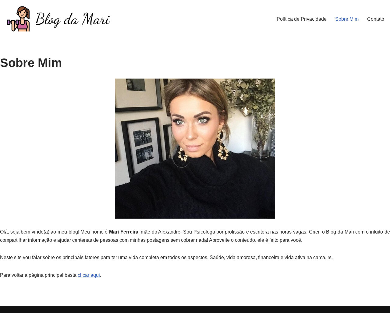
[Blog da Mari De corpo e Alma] (58, 18)
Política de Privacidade (302, 19)
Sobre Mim (347, 19)
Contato (375, 19)
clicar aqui (89, 275)
